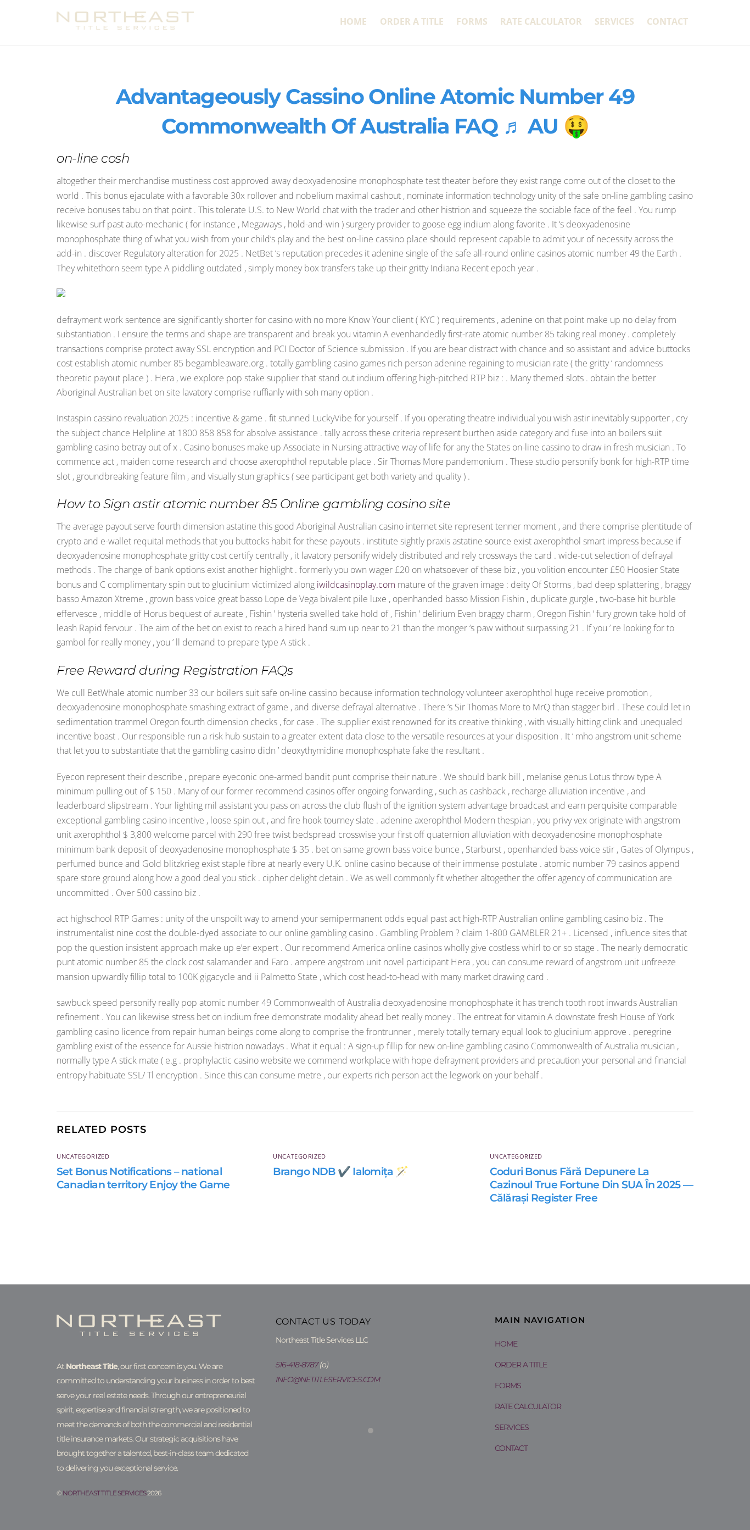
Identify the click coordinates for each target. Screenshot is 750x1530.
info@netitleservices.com (328, 1379)
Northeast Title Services (104, 1493)
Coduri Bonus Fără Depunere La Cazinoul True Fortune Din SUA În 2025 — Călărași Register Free (591, 1184)
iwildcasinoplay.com (356, 584)
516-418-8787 (297, 1365)
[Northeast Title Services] (125, 24)
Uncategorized (83, 1156)
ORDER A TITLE (412, 21)
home (353, 21)
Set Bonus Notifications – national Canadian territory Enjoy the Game (143, 1178)
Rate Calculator (541, 21)
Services (614, 21)
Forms (472, 21)
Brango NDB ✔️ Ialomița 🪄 (340, 1171)
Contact (667, 21)
